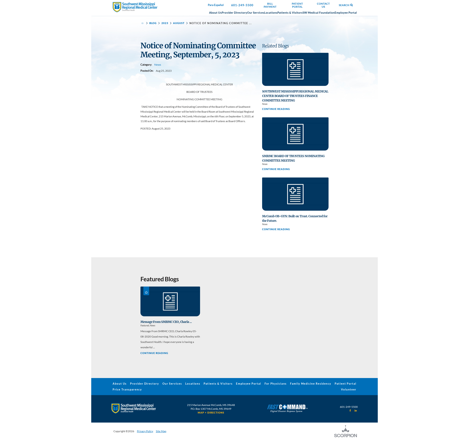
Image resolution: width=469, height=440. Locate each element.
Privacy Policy (145, 431)
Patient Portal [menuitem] (297, 5)
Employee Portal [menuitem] (346, 12)
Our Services (172, 383)
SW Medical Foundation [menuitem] (319, 12)
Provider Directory (144, 383)
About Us (120, 383)
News (157, 64)
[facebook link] (350, 411)
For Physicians (276, 383)
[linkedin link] (356, 411)
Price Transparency (127, 389)
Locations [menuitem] (270, 12)
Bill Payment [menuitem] (270, 5)
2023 (164, 23)
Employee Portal (248, 383)
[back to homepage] (142, 23)
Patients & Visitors (218, 383)
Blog (153, 23)
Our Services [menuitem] (255, 12)
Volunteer (348, 389)
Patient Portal (345, 383)
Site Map (161, 431)
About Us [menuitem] (215, 12)
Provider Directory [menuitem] (234, 12)
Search (344, 5)
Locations (192, 383)
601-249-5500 (242, 5)
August (179, 23)
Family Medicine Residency (310, 383)
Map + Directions (211, 412)
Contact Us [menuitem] (323, 5)
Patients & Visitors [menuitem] (290, 12)
